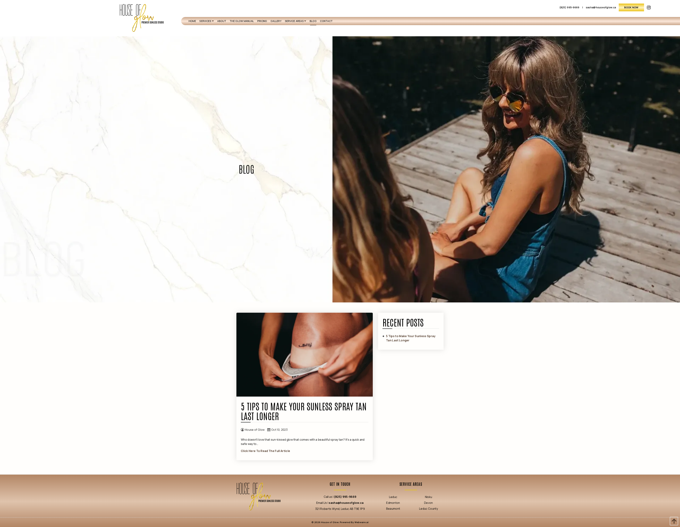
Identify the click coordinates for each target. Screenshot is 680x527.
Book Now (631, 7)
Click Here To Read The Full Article (265, 451)
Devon (428, 503)
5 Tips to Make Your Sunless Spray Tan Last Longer (304, 410)
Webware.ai (362, 522)
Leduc (393, 497)
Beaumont (393, 509)
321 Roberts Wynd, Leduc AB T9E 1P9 (340, 509)
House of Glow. (329, 522)
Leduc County (428, 509)
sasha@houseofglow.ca (601, 7)
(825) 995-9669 (569, 7)
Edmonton (393, 503)
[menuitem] (192, 21)
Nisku (428, 497)
